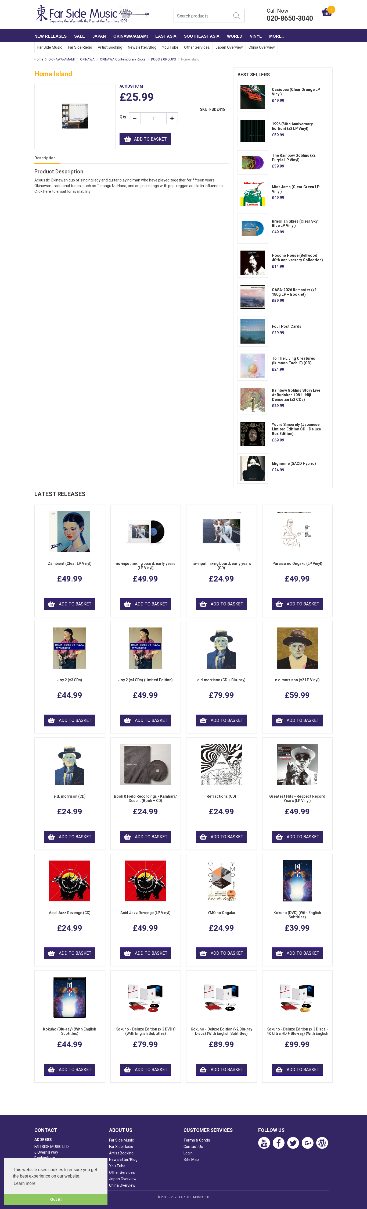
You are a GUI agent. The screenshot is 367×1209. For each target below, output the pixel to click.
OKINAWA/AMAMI (130, 36)
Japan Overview (229, 47)
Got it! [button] (56, 1199)
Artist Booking (110, 47)
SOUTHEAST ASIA (202, 36)
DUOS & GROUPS (163, 59)
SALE (79, 36)
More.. (276, 36)
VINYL (256, 36)
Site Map (191, 1159)
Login (188, 1153)
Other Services (197, 47)
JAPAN (99, 36)
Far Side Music (49, 47)
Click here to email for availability (62, 191)
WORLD (234, 36)
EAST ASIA (166, 36)
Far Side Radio (80, 47)
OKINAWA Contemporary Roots (123, 59)
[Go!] (236, 15)
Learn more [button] (24, 1183)
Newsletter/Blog (142, 47)
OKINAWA (87, 59)
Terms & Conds (197, 1140)
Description (45, 158)
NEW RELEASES (50, 36)
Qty (122, 117)
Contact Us (193, 1146)
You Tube (170, 47)
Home (38, 59)
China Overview (262, 47)
